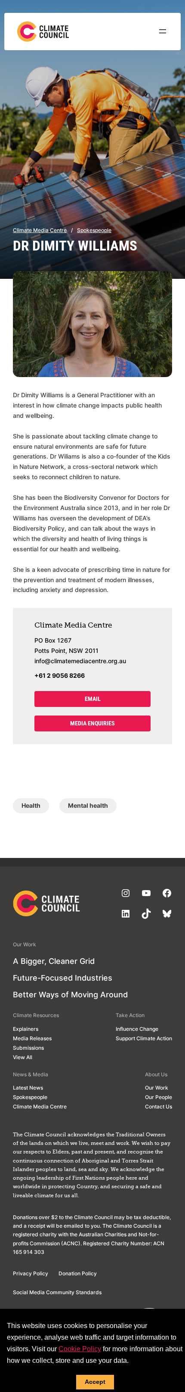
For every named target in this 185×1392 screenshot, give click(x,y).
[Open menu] (162, 31)
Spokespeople (94, 230)
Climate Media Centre (40, 230)
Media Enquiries (92, 723)
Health (31, 805)
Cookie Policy (80, 1349)
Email (93, 699)
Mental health (88, 805)
